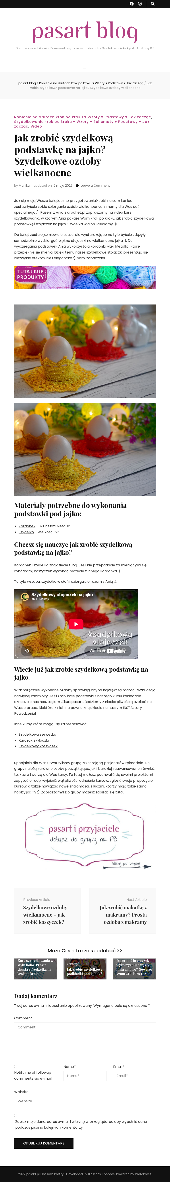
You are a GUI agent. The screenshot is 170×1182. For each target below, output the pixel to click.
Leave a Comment (95, 185)
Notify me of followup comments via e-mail (33, 1075)
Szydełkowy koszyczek (38, 746)
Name (70, 1066)
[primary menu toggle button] (85, 67)
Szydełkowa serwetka (37, 734)
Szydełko (26, 532)
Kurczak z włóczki (34, 740)
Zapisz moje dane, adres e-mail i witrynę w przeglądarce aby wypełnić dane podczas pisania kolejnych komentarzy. (81, 1124)
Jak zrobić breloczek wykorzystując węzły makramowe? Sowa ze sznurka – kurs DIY (134, 967)
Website (21, 1091)
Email (118, 1066)
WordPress (143, 1174)
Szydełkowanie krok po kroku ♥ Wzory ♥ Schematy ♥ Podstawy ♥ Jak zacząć (82, 124)
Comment (23, 1018)
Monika (24, 185)
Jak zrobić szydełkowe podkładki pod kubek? (84, 971)
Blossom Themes (101, 1174)
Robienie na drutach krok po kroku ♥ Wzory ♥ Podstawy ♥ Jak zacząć (82, 117)
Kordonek (27, 526)
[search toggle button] (153, 4)
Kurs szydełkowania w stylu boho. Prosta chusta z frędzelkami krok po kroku (35, 967)
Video (36, 126)
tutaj (73, 565)
